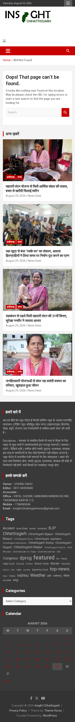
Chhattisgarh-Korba (41, 543)
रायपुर (15, 580)
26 (27, 666)
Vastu (12, 576)
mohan (29, 564)
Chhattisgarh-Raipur (28, 547)
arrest (32, 528)
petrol (6, 570)
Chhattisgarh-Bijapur (40, 534)
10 (7, 652)
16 (67, 652)
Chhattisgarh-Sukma (54, 547)
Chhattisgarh (15, 533)
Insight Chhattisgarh (30, 28)
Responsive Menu (68, 3)
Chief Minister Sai (46, 552)
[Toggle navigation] (8, 50)
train (5, 576)
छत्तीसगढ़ (57, 575)
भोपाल (66, 575)
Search (65, 112)
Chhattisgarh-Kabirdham (15, 543)
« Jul (6, 681)
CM (58, 551)
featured (44, 557)
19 (27, 659)
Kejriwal (20, 564)
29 (57, 666)
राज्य (20, 177)
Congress (10, 558)
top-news (60, 569)
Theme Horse (53, 710)
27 (37, 666)
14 (47, 652)
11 (17, 652)
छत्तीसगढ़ (10, 177)
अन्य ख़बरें (12, 134)
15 (57, 652)
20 (37, 659)
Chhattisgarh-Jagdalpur (47, 538)
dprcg (26, 558)
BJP (52, 528)
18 (17, 659)
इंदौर (49, 575)
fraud (64, 558)
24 (7, 666)
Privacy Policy (18, 710)
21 (47, 659)
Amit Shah (22, 528)
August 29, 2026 (16, 195)
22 (57, 659)
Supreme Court (40, 569)
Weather (38, 575)
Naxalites (65, 563)
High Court (9, 563)
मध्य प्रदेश (7, 580)
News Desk (34, 195)
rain (13, 569)
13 (37, 652)
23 (67, 659)
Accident (9, 528)
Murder (55, 563)
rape (19, 569)
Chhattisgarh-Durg (23, 539)
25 (17, 666)
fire (57, 558)
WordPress (50, 715)
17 (7, 659)
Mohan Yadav (42, 563)
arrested (42, 528)
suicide (26, 570)
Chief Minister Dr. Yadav (24, 552)
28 (47, 666)
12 (27, 652)
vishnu (22, 575)
